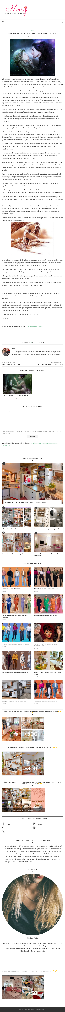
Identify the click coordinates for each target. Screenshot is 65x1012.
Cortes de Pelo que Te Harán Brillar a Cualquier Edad (45, 644)
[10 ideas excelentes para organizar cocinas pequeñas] (32, 483)
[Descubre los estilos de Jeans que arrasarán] (16, 632)
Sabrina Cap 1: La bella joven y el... (17, 396)
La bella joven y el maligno (34, 326)
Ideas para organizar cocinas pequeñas (14, 701)
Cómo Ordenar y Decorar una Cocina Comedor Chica (48, 673)
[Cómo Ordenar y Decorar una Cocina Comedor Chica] (48, 660)
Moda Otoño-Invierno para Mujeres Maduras (15, 672)
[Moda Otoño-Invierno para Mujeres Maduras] (16, 660)
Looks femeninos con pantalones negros (46, 588)
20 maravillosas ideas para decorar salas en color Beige (47, 554)
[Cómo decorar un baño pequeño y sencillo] (48, 517)
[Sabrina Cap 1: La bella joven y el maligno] (17, 384)
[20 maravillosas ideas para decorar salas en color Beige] (48, 542)
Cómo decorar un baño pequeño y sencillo (47, 529)
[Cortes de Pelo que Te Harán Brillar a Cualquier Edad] (48, 632)
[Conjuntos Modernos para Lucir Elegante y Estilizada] (16, 603)
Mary (31, 36)
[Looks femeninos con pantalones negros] (48, 577)
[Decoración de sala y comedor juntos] (16, 542)
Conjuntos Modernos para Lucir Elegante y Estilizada (15, 616)
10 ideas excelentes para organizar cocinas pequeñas (25, 502)
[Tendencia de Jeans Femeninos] (16, 577)
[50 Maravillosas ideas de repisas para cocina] (16, 517)
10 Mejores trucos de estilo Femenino (45, 615)
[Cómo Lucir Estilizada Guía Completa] (48, 689)
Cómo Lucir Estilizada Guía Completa (45, 701)
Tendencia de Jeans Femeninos (11, 588)
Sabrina (32, 30)
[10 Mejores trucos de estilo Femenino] (48, 603)
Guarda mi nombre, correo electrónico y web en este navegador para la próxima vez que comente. (32, 432)
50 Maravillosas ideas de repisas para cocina (15, 529)
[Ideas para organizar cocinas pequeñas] (16, 689)
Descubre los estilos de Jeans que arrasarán (15, 644)
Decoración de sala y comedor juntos (13, 554)
